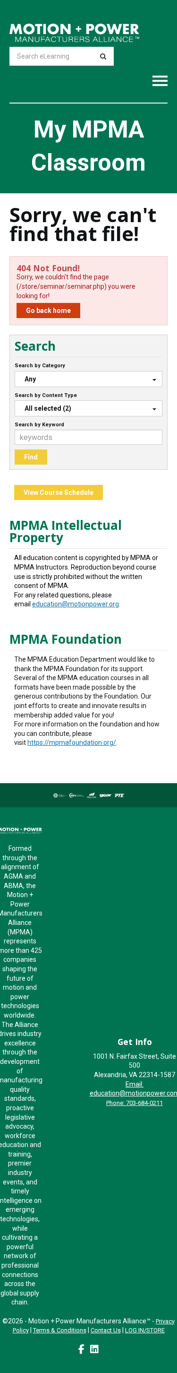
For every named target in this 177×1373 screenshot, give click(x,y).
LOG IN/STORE (145, 1330)
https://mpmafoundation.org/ (71, 742)
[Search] (103, 56)
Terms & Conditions (59, 1330)
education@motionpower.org (75, 604)
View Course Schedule (58, 492)
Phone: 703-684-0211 (134, 1102)
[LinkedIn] (94, 1349)
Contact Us (106, 1330)
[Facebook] (81, 1349)
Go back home (48, 310)
